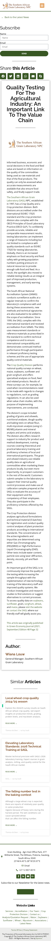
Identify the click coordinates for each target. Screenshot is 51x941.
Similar (25, 681)
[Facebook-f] (18, 876)
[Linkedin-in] (23, 876)
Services (9, 911)
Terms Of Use (16, 930)
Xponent (39, 938)
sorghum (29, 603)
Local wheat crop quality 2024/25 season (22, 699)
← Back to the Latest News (15, 17)
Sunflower (8, 920)
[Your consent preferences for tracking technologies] (2, 705)
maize (14, 607)
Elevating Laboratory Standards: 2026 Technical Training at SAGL (23, 746)
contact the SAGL (18, 610)
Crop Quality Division (22, 365)
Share (17, 68)
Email (3, 43)
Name (3, 34)
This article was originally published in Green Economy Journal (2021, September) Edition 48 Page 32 (25, 626)
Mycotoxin (28, 920)
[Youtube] (28, 876)
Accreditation (21, 911)
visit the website (34, 607)
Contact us (35, 914)
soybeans (38, 600)
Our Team (34, 911)
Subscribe (10, 27)
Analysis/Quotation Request (15, 917)
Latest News (25, 923)
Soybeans (42, 917)
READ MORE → (11, 723)
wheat (38, 603)
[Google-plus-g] (33, 876)
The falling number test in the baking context (22, 793)
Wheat (18, 920)
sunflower (12, 603)
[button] (42, 5)
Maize (33, 917)
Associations (40, 920)
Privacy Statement (30, 930)
